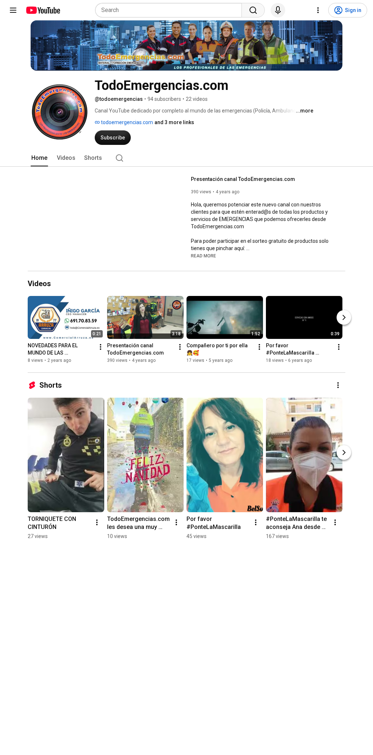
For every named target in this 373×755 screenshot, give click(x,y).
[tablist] (186, 158)
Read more (203, 255)
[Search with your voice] (278, 10)
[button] (203, 255)
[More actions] (100, 347)
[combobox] (170, 10)
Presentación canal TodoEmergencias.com (243, 179)
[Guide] (13, 10)
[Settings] (318, 10)
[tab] (39, 158)
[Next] (344, 317)
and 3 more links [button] (174, 122)
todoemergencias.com (126, 122)
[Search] (253, 10)
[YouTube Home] (42, 10)
